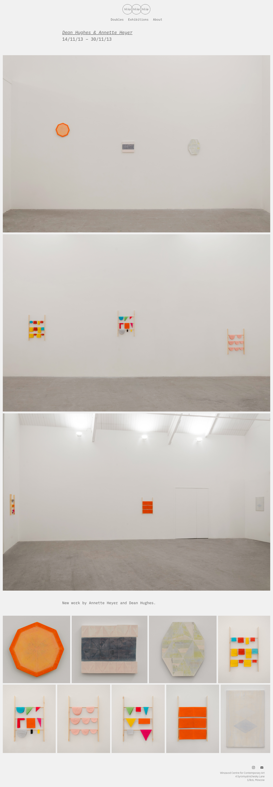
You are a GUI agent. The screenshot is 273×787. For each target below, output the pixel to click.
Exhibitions (138, 19)
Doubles (117, 19)
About (157, 19)
